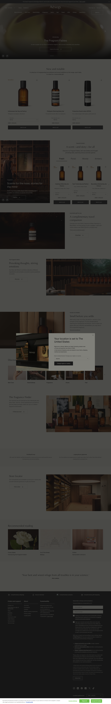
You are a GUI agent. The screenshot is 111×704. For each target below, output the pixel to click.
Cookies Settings (73, 701)
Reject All (84, 701)
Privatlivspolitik (29, 702)
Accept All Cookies (96, 701)
